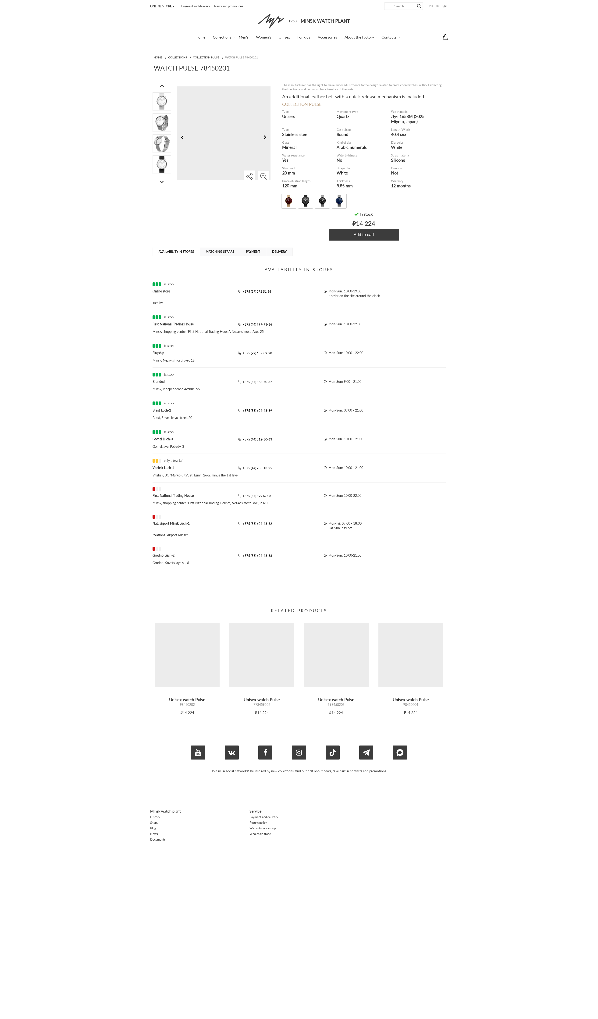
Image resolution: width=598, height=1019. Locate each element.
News (154, 834)
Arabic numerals (352, 147)
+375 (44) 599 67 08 (257, 496)
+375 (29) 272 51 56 (257, 291)
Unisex (288, 116)
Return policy (258, 822)
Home (158, 57)
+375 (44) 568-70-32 (257, 382)
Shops (154, 822)
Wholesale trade (260, 834)
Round (342, 134)
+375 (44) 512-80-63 (257, 439)
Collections (177, 57)
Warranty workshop (262, 828)
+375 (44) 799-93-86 (257, 324)
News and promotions (228, 6)
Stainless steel (295, 134)
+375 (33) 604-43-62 (257, 523)
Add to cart (364, 234)
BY (438, 6)
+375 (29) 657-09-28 (257, 353)
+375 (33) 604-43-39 (257, 410)
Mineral (289, 147)
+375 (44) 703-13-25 (257, 468)
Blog (153, 828)
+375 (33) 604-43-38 (257, 555)
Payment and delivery (195, 6)
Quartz (343, 116)
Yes (285, 160)
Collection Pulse (206, 57)
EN (444, 6)
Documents (158, 839)
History (155, 817)
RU (431, 6)
